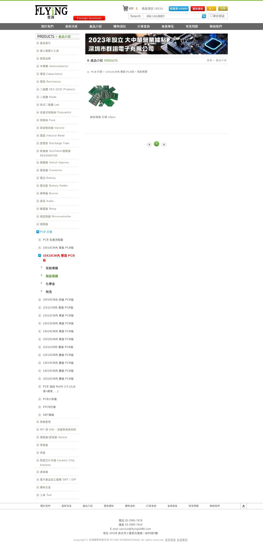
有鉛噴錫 (52, 268)
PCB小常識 (50, 399)
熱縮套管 (45, 421)
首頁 (209, 60)
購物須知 (130, 506)
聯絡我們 (215, 506)
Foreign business (89, 18)
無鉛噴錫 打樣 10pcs (103, 117)
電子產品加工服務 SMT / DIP (58, 479)
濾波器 (44, 471)
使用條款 (170, 540)
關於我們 (45, 506)
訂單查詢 (151, 506)
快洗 (49, 291)
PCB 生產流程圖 (53, 239)
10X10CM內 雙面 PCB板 (120, 72)
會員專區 (173, 506)
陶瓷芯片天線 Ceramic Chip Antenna (57, 462)
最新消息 (67, 506)
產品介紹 (88, 506)
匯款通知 (109, 506)
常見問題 (194, 506)
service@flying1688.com (135, 528)
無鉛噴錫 (52, 276)
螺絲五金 (45, 487)
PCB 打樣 (96, 72)
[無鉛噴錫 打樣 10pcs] (103, 111)
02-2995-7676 (133, 520)
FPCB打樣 (49, 407)
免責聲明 (182, 540)
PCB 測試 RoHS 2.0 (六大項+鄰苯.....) (59, 389)
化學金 (50, 284)
